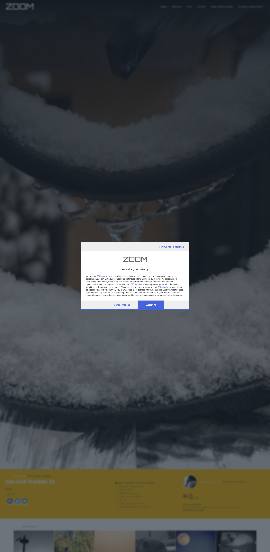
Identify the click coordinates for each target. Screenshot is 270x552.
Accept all (151, 305)
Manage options (122, 305)
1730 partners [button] (103, 276)
